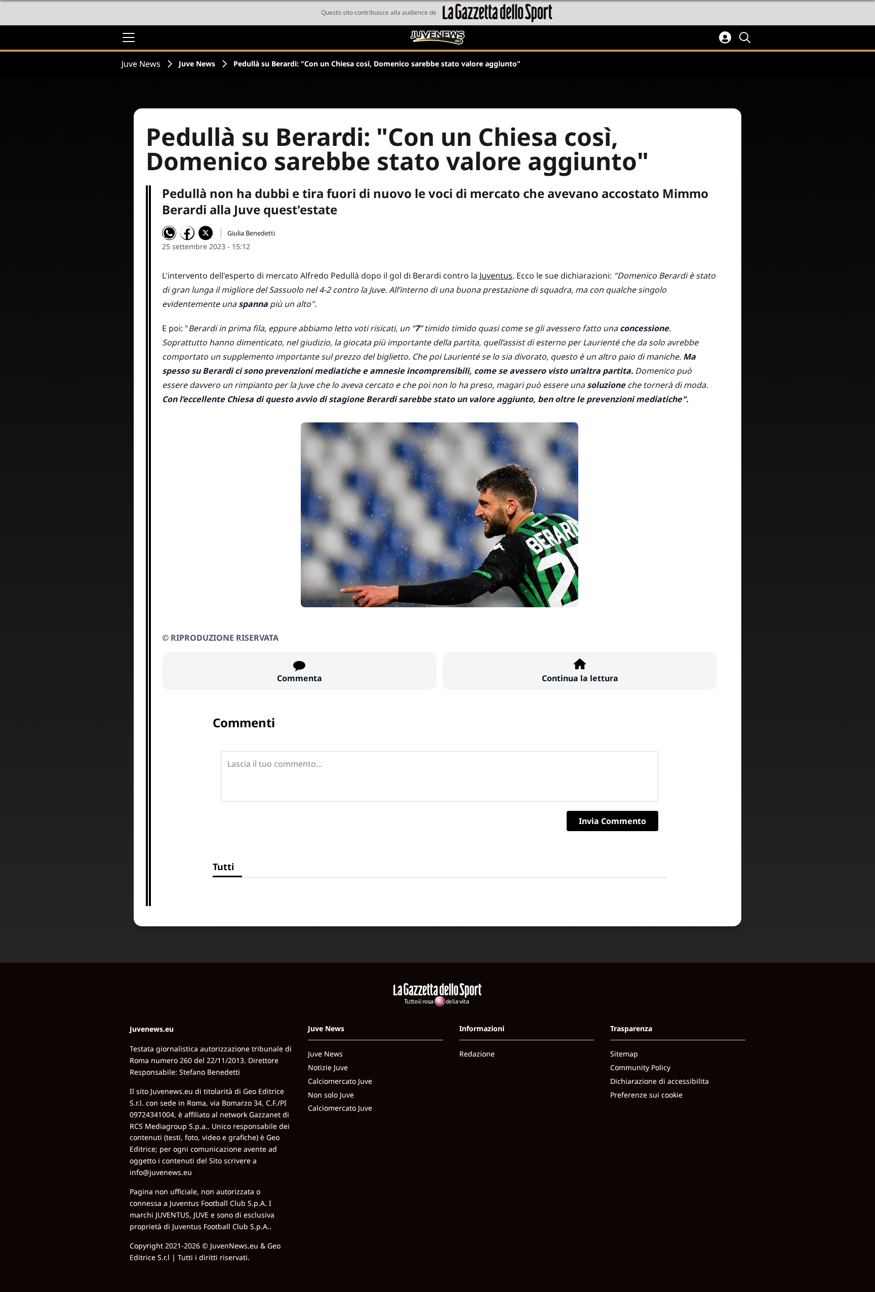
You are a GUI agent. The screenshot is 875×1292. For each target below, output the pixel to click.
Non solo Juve (331, 1095)
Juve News (141, 63)
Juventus (496, 275)
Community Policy (640, 1067)
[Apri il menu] (129, 37)
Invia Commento (612, 821)
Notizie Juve (328, 1067)
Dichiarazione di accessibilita (659, 1081)
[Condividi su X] (205, 233)
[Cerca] (746, 37)
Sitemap (624, 1054)
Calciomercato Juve (340, 1081)
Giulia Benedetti (251, 233)
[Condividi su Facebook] (187, 233)
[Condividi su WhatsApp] (169, 233)
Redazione (477, 1054)
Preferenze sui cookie (646, 1095)
